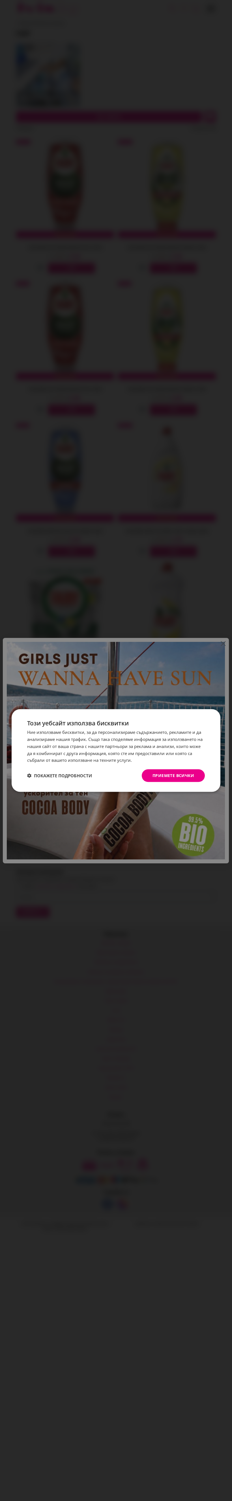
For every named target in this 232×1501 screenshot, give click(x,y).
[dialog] (116, 750)
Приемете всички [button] (173, 775)
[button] (59, 776)
